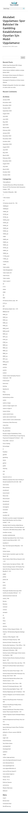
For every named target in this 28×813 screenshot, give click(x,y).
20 (3, 284)
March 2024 (6, 155)
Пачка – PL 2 (6, 779)
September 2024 (7, 144)
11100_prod (6, 256)
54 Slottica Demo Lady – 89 (10, 300)
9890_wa (5, 353)
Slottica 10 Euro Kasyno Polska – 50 (12, 629)
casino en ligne (7, 403)
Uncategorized (7, 749)
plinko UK (5, 579)
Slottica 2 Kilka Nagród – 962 (10, 637)
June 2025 (5, 119)
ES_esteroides (6, 430)
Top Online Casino (7, 743)
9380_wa (5, 323)
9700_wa (5, 339)
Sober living (6, 724)
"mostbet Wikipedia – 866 (10, 192)
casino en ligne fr (7, 408)
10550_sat (5, 233)
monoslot (5, 509)
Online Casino (6, 551)
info (4, 471)
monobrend (6, 504)
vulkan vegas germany (9, 757)
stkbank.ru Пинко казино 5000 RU (12, 732)
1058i (4, 236)
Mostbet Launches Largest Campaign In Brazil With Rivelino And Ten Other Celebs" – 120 (13, 520)
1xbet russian (6, 278)
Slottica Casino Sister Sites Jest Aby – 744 (14, 663)
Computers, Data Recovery (10, 422)
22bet (4, 289)
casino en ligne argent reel (10, 405)
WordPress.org (7, 806)
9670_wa (5, 336)
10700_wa (5, 247)
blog (4, 391)
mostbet (5, 512)
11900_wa (5, 258)
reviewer (5, 606)
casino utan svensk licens (9, 417)
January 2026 (6, 99)
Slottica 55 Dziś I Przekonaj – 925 (11, 642)
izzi (4, 474)
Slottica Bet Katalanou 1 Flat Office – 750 (14, 645)
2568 (4, 292)
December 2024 (7, 136)
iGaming (5, 468)
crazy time (5, 425)
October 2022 (6, 172)
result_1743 (6, 598)
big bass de (6, 389)
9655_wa (5, 334)
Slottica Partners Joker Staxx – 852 (12, 683)
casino (16, 46)
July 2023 (5, 166)
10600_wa (5, 242)
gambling (5, 457)
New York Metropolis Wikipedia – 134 (13, 545)
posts (4, 585)
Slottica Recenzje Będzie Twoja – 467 (12, 689)
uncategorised (6, 746)
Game (4, 460)
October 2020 (6, 175)
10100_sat (5, 214)
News (4, 548)
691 (4, 306)
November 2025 (7, 105)
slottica (5, 626)
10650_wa (5, 245)
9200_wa (5, 317)
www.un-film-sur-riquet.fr (9, 771)
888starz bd (6, 311)
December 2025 (7, 102)
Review (5, 601)
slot (4, 618)
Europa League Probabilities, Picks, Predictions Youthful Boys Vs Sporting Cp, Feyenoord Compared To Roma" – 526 (14, 436)
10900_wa (5, 253)
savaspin (5, 612)
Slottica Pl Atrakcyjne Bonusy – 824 (12, 686)
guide (4, 465)
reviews (5, 609)
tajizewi (6, 46)
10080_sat (5, 211)
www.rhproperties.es (8, 763)
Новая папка (6, 776)
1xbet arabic (6, 267)
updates (5, 751)
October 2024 (6, 141)
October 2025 (6, 108)
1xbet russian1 (6, 281)
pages (4, 574)
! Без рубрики (6, 182)
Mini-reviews (6, 487)
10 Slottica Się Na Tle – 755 (10, 203)
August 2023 (6, 163)
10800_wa (5, 250)
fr (3, 449)
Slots (4, 620)
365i (4, 297)
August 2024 (6, 147)
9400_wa (5, 325)
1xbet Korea (6, 275)
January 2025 (6, 133)
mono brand (6, 493)
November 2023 (7, 161)
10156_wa (5, 217)
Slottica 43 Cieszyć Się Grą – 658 (11, 639)
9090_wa (5, 314)
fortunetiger (6, 446)
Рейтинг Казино (7, 782)
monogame (6, 507)
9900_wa (5, 356)
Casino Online (6, 411)
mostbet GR (6, 515)
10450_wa (5, 231)
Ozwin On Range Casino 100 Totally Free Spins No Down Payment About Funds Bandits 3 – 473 (13, 569)
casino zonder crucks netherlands (12, 419)
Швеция (5, 790)
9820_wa (5, 348)
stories (4, 735)
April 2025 (5, 124)
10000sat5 (5, 208)
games (4, 463)
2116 (4, 286)
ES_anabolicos (6, 428)
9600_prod (6, 328)
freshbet (5, 452)
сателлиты (6, 785)
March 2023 (6, 169)
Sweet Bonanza (7, 740)
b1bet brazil (6, 380)
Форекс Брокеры (7, 788)
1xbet (4, 264)
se (3, 615)
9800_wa (5, 345)
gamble (5, 454)
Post (4, 582)
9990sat (5, 364)
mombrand (6, 490)
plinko (4, 576)
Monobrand (6, 501)
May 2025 (5, 122)
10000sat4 (5, 206)
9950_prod (6, 361)
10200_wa (5, 225)
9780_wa (5, 342)
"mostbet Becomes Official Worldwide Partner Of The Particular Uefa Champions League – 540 (14, 187)
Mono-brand (6, 498)
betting (5, 386)
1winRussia (6, 261)
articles (5, 367)
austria (4, 370)
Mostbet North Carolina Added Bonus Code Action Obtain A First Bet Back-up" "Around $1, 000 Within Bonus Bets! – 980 (14, 527)
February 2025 (6, 130)
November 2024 (7, 138)
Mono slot (5, 495)
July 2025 (5, 116)
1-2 (3, 200)
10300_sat (5, 228)
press (4, 588)
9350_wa (5, 320)
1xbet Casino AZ (7, 272)
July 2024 (5, 149)
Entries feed (6, 800)
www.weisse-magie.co (8, 774)
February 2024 (6, 158)
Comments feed (7, 803)
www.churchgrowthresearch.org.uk (12, 760)
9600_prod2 (6, 331)
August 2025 (6, 113)
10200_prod (6, 220)
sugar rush (5, 738)
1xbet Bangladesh (7, 270)
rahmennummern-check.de (10, 595)
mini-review (6, 484)
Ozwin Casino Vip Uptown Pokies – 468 (13, 564)
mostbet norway (7, 532)
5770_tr (5, 303)
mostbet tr (6, 543)
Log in (4, 798)
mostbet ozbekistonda (9, 535)
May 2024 (5, 152)
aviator (5, 373)
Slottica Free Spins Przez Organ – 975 (13, 670)
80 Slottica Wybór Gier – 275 (10, 309)
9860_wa (5, 350)
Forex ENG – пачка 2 (8, 440)
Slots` (4, 623)
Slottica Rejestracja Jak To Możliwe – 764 (14, 691)
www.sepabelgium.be (8, 765)
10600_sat (5, 239)
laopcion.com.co (7, 477)
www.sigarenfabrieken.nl (9, 768)
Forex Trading (6, 443)
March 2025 (6, 127)
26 (3, 295)
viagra (4, 754)
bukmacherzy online (8, 397)
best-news (5, 383)
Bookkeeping (6, 394)
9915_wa (5, 359)
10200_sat (5, 222)
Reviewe (5, 604)
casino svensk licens (8, 414)
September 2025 (7, 110)
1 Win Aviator (6, 197)
